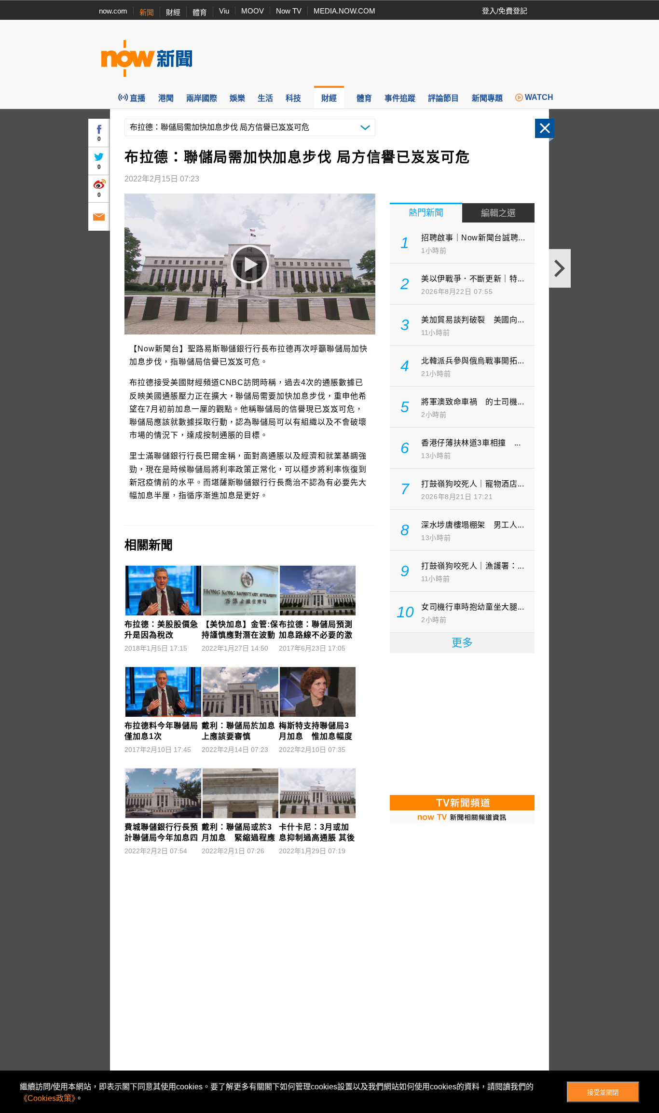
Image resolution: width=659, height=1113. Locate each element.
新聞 (146, 12)
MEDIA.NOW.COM (344, 11)
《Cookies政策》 (47, 1098)
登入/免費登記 (504, 11)
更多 (462, 643)
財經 (173, 12)
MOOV (252, 11)
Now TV (289, 11)
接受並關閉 (602, 1092)
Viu (224, 11)
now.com (113, 11)
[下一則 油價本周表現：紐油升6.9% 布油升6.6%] (560, 268)
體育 (199, 12)
